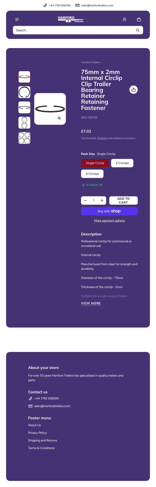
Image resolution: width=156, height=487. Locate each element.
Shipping (102, 138)
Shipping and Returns (42, 440)
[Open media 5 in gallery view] (24, 123)
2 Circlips (122, 163)
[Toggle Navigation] (17, 19)
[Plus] (102, 200)
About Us (34, 425)
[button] (139, 19)
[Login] (124, 19)
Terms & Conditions (41, 448)
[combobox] (78, 30)
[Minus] (85, 200)
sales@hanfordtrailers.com (97, 5)
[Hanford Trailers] (70, 19)
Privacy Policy (37, 433)
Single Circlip (95, 163)
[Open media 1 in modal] (50, 109)
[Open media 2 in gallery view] (24, 92)
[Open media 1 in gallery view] (24, 77)
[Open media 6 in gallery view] (24, 138)
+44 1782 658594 (60, 5)
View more (91, 303)
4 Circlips (92, 173)
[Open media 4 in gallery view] (24, 107)
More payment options (109, 220)
